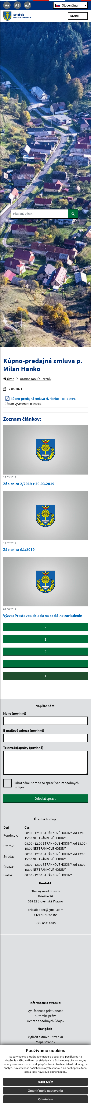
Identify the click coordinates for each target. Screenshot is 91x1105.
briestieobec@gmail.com (45, 910)
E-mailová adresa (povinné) (23, 730)
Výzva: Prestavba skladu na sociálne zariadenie (42, 615)
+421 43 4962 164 (46, 915)
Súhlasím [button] (45, 1082)
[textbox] (70, 5)
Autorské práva (45, 1016)
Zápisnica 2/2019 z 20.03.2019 (28, 483)
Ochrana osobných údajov (45, 1021)
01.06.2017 (9, 609)
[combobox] (70, 5)
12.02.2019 (9, 543)
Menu (74, 16)
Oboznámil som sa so (47, 785)
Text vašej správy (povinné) (23, 747)
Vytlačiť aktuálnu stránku (45, 1037)
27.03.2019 (9, 477)
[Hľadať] (73, 214)
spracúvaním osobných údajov (47, 785)
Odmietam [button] (45, 1099)
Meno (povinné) (14, 713)
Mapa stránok (45, 1042)
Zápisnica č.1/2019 (19, 549)
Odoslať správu (45, 798)
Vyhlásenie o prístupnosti (45, 1011)
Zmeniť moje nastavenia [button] (45, 1090)
